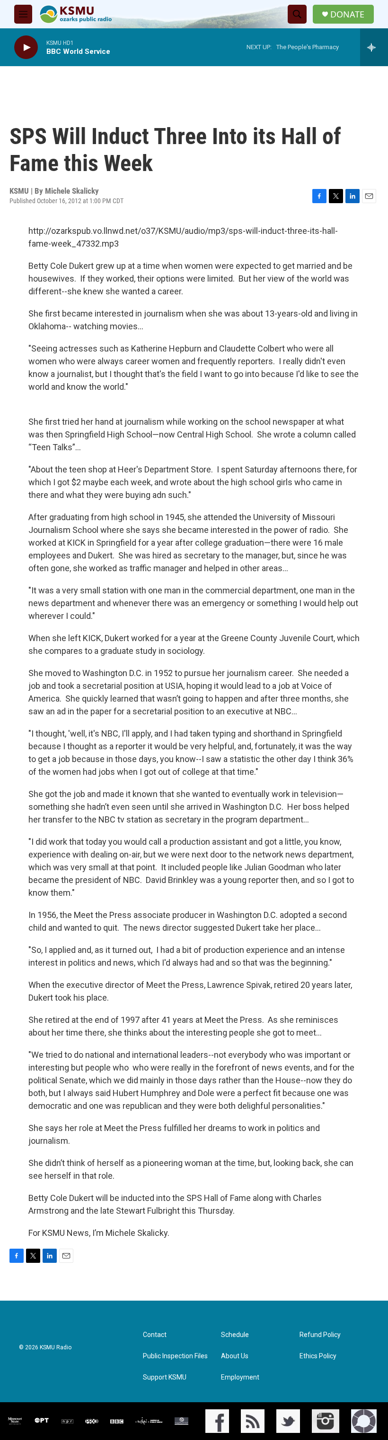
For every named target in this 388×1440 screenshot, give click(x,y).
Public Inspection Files (175, 1356)
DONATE (347, 14)
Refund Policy (320, 1334)
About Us (234, 1356)
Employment (240, 1377)
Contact (155, 1334)
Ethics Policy (318, 1356)
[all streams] (374, 47)
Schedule (235, 1334)
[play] (26, 47)
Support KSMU (164, 1377)
